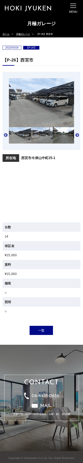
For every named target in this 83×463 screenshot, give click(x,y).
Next (77, 135)
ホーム (6, 34)
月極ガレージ (23, 34)
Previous (6, 135)
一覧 (41, 330)
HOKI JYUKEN (28, 9)
